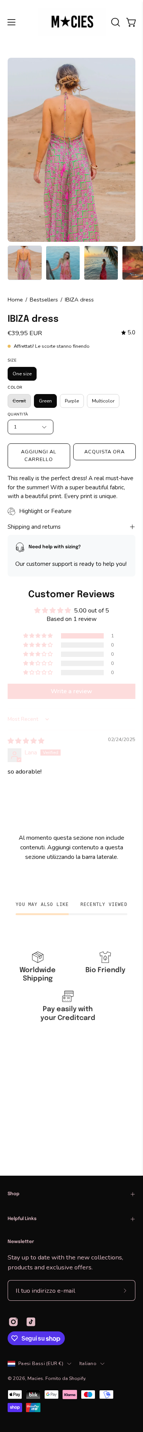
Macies (35, 1378)
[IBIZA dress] (25, 263)
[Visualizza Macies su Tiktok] (31, 1322)
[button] (114, 22)
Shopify (77, 1378)
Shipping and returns (34, 527)
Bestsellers (44, 299)
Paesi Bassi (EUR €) (40, 1363)
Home (15, 299)
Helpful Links (22, 1219)
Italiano (87, 1363)
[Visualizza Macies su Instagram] (13, 1322)
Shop (13, 1194)
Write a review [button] (71, 691)
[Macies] (72, 22)
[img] (128, 332)
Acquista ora (104, 451)
